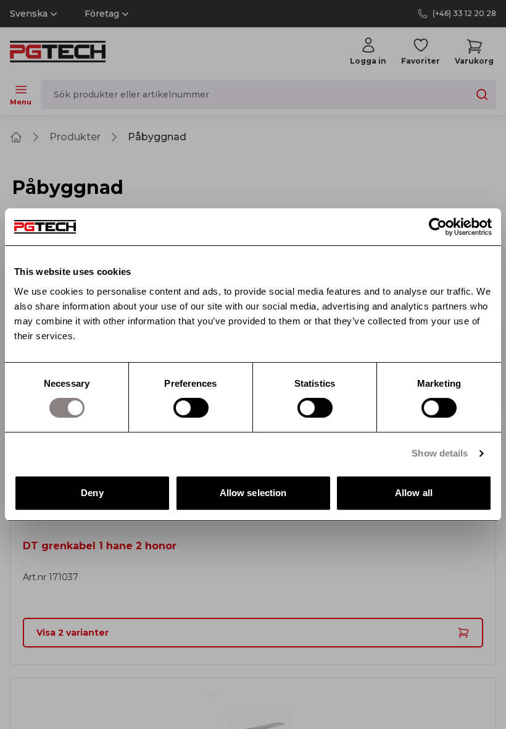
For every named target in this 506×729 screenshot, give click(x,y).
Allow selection (253, 492)
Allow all (414, 492)
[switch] (191, 408)
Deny (92, 492)
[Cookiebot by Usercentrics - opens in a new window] (438, 226)
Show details (440, 453)
